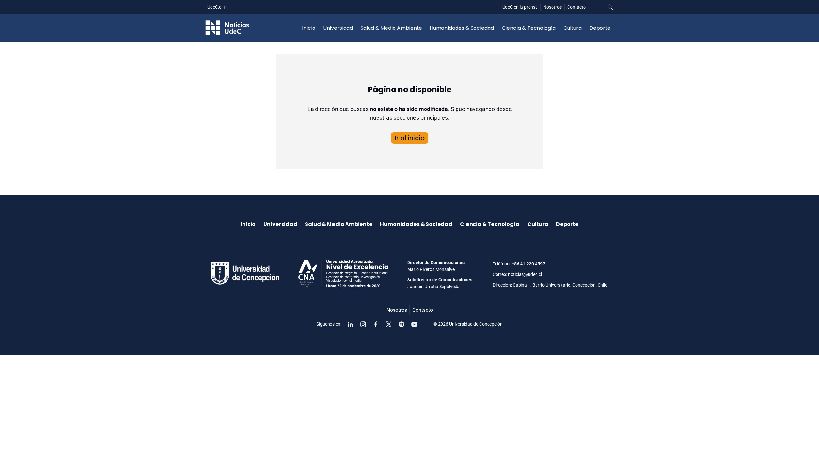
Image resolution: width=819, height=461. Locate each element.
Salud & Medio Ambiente (391, 28)
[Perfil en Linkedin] (350, 324)
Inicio (308, 28)
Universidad (338, 28)
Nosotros (552, 7)
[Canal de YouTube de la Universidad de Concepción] (414, 324)
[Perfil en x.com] (389, 324)
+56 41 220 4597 (528, 263)
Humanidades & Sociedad (462, 28)
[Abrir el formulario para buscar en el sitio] (610, 7)
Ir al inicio (410, 137)
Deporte (599, 28)
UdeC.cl (214, 7)
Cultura (572, 28)
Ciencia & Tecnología (529, 28)
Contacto (576, 7)
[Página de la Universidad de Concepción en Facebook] (376, 324)
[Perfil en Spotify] (401, 324)
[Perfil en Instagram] (363, 324)
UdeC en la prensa (520, 7)
